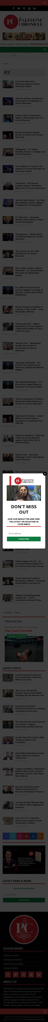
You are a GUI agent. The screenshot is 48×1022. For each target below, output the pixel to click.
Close (45, 474)
